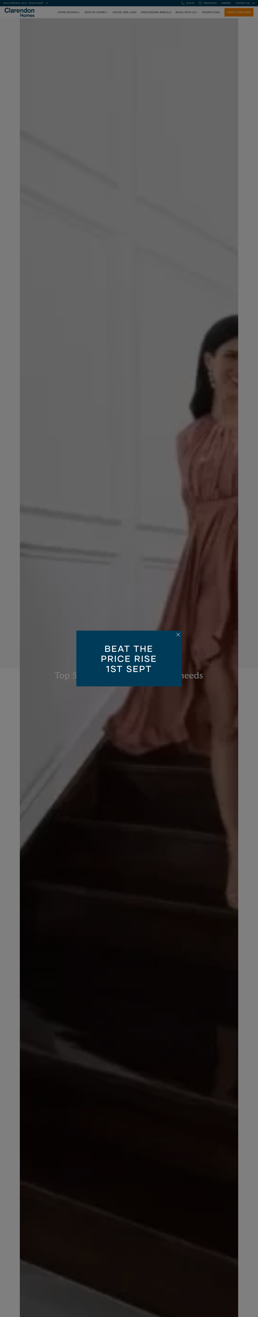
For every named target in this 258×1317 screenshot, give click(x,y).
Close (129, 658)
